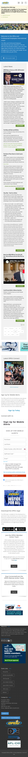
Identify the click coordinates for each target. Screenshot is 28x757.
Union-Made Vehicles (8, 682)
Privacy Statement (17, 752)
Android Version (6, 15)
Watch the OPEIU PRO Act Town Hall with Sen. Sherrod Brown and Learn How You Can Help (14, 256)
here (15, 560)
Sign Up (14, 566)
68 (8, 334)
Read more (20, 125)
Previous (11, 328)
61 (5, 331)
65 (18, 331)
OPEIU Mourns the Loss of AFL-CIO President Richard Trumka (14, 71)
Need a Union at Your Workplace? (10, 717)
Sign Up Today (14, 410)
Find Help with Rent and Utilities (11, 130)
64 (15, 331)
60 (19, 328)
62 (8, 331)
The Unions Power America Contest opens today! (13, 155)
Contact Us (5, 713)
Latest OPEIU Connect (8, 685)
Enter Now (6, 164)
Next (13, 334)
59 (16, 328)
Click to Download (14, 387)
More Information (5, 638)
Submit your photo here (10, 186)
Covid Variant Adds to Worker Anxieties (13, 290)
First (6, 328)
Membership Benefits (8, 675)
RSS (23, 325)
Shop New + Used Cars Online (10, 193)
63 (12, 331)
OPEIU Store (5, 689)
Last (17, 334)
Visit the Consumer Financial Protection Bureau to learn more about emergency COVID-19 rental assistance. (13, 145)
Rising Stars (5, 671)
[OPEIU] (5, 2)
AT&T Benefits (6, 678)
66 (22, 331)
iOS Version (5, 17)
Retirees (5, 692)
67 (5, 334)
